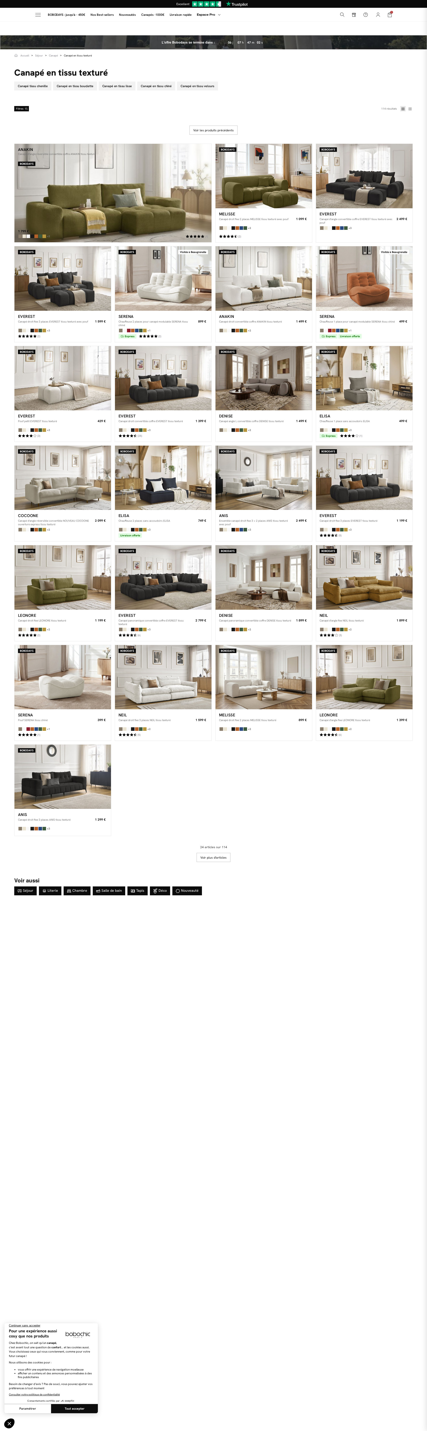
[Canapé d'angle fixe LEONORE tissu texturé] (364, 677)
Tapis (140, 890)
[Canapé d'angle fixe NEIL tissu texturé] (364, 577)
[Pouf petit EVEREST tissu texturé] (62, 378)
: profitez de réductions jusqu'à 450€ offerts (214, 4)
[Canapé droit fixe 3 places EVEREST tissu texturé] (364, 478)
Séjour (28, 890)
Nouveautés (127, 15)
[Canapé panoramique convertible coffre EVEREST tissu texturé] (163, 577)
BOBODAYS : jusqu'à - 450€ (66, 15)
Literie (53, 890)
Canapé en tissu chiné (156, 86)
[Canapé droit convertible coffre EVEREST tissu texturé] (163, 378)
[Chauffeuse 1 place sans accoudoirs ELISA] (364, 378)
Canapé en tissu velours (197, 86)
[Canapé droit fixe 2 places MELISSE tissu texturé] (264, 677)
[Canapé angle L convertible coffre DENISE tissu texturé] (264, 378)
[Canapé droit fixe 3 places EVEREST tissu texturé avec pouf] (62, 278)
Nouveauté (190, 890)
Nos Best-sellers (102, 15)
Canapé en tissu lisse (117, 86)
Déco (163, 890)
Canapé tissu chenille (33, 86)
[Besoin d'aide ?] (365, 14)
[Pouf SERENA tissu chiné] (62, 677)
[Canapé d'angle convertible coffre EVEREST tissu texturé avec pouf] (364, 176)
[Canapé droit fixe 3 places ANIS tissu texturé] (62, 777)
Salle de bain (111, 890)
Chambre (79, 890)
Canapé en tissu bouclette (75, 86)
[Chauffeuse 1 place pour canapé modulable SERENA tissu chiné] (364, 278)
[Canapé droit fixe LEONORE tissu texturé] (62, 577)
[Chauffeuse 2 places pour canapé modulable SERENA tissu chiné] (163, 278)
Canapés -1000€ (152, 15)
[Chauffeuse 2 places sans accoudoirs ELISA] (163, 478)
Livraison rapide (181, 15)
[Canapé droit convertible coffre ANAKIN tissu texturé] (264, 278)
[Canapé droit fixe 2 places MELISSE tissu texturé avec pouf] (264, 176)
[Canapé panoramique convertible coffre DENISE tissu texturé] (264, 577)
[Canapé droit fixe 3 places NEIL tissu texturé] (163, 677)
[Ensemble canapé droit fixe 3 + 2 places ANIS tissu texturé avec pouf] (264, 478)
